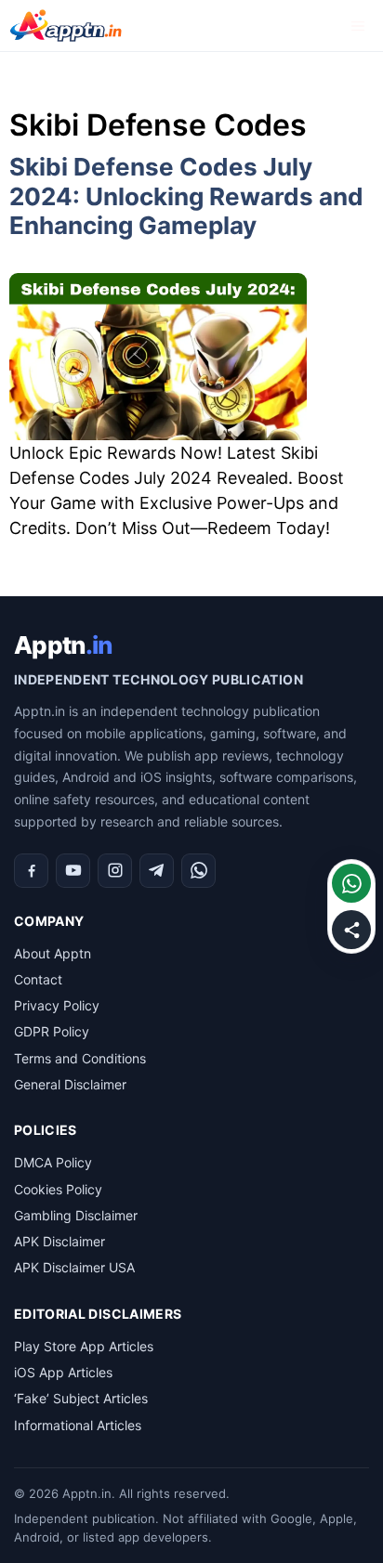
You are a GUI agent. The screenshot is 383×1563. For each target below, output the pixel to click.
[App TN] (65, 25)
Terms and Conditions (80, 1058)
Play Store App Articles (83, 1346)
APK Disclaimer (59, 1241)
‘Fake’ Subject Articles (81, 1398)
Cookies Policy (58, 1189)
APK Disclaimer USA (74, 1267)
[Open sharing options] (351, 929)
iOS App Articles (63, 1372)
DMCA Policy (53, 1162)
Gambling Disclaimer (76, 1215)
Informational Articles (77, 1425)
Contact (38, 979)
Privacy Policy (56, 1005)
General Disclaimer (70, 1084)
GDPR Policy (51, 1031)
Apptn (63, 645)
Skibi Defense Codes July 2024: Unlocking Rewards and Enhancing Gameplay (186, 195)
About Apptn (52, 953)
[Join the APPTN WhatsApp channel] (351, 883)
